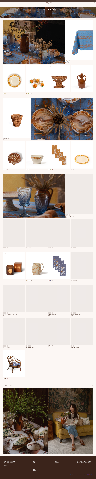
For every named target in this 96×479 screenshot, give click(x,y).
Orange (26, 93)
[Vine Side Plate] (14, 78)
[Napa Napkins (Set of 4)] (59, 155)
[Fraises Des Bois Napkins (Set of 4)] (14, 298)
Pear (28, 93)
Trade (33, 463)
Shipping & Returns (35, 461)
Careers (56, 463)
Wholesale (34, 464)
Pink (52, 169)
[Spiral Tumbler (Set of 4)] (79, 194)
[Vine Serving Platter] (82, 155)
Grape (30, 93)
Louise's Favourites (70, 420)
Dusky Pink (52, 280)
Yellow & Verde (71, 280)
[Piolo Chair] (14, 363)
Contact (34, 462)
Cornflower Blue (50, 280)
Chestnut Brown (66, 215)
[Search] (91, 3)
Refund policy (34, 468)
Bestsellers (25, 420)
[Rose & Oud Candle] (37, 298)
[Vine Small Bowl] (37, 155)
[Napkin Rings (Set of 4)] (37, 78)
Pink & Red (30, 280)
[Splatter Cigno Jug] (59, 298)
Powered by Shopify (11, 476)
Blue (67, 61)
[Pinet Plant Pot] (17, 118)
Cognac (66, 61)
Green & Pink (4, 93)
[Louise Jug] (37, 233)
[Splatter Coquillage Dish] (14, 155)
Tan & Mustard (5, 93)
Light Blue (67, 215)
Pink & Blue (5, 169)
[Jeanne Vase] (82, 78)
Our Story (34, 469)
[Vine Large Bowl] (82, 331)
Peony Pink (69, 215)
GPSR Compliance (57, 464)
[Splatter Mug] (37, 265)
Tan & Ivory (4, 169)
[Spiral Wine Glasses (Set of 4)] (59, 233)
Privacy (56, 461)
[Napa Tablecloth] (79, 40)
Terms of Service (57, 462)
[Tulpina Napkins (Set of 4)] (59, 265)
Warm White (5, 313)
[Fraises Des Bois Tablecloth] (82, 298)
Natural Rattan (5, 346)
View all (91, 385)
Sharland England (7, 476)
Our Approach (34, 470)
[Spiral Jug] (14, 233)
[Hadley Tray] (14, 331)
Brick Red (49, 280)
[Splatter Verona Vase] (82, 265)
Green (69, 61)
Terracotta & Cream (7, 169)
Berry (4, 346)
